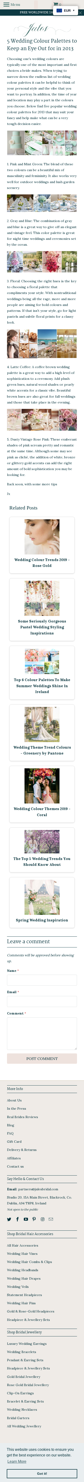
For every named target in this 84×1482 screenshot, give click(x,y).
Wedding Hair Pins (21, 1303)
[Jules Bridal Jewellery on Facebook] (18, 1219)
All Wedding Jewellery (24, 1426)
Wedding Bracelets (21, 1352)
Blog (10, 1125)
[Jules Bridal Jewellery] (42, 30)
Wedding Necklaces (22, 1409)
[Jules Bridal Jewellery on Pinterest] (34, 1219)
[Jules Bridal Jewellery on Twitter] (9, 1219)
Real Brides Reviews (22, 1117)
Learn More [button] (16, 1461)
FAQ (10, 1133)
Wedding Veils (18, 1287)
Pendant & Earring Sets (25, 1360)
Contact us (15, 1166)
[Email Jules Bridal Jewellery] (51, 1219)
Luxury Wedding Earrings (27, 1344)
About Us (14, 1100)
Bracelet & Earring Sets (25, 1401)
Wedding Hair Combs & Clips (29, 1262)
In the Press (16, 1108)
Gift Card (14, 1141)
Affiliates (14, 1158)
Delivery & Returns (22, 1150)
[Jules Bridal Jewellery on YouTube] (26, 1219)
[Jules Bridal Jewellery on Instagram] (43, 1219)
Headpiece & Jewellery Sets (28, 1320)
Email (13, 992)
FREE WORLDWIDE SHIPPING (42, 12)
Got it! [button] (42, 1473)
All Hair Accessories (22, 1245)
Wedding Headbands (22, 1270)
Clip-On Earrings (20, 1393)
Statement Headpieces (24, 1295)
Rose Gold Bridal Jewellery (28, 1385)
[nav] (12, 4)
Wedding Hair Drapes (24, 1278)
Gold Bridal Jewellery (23, 1377)
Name (13, 971)
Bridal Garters (18, 1418)
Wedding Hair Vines (22, 1254)
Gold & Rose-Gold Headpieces (30, 1311)
